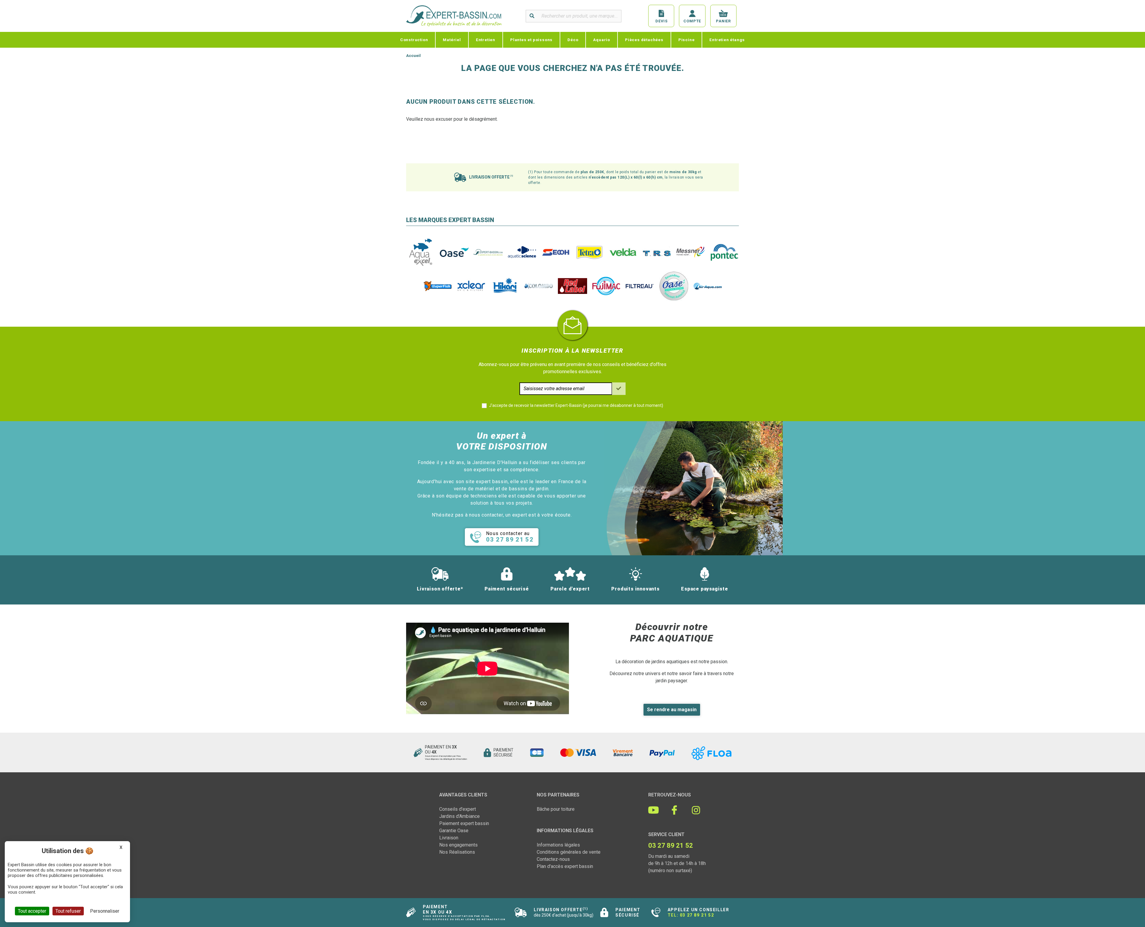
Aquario (601, 39)
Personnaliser (104, 911)
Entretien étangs (727, 39)
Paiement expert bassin (464, 823)
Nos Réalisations (457, 852)
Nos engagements (458, 845)
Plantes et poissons (531, 39)
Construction (414, 39)
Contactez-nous (553, 859)
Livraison (448, 838)
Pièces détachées (644, 39)
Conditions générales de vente (569, 852)
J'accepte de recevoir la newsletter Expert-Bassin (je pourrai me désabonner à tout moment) (576, 405)
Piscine (686, 39)
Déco (572, 39)
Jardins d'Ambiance (459, 816)
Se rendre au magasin (672, 709)
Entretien (485, 39)
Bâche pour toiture (556, 809)
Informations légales (558, 845)
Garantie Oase (453, 830)
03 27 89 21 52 (697, 915)
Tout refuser (68, 911)
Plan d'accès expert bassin (565, 866)
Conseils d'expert (457, 809)
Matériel (452, 39)
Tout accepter (32, 911)
